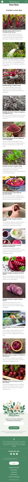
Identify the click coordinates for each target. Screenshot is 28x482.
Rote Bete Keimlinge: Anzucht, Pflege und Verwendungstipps (13, 138)
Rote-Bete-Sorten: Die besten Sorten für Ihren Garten (13, 381)
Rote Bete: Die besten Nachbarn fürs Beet (13, 58)
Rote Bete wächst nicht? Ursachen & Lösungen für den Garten (12, 31)
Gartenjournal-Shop (14, 467)
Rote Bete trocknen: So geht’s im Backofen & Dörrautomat (14, 355)
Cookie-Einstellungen (14, 476)
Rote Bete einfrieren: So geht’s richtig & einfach (12, 299)
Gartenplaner (14, 469)
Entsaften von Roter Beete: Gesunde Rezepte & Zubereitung (12, 245)
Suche (14, 463)
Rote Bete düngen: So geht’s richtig (11, 85)
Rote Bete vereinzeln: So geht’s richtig (12, 166)
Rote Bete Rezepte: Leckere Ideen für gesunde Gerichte (12, 193)
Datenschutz (14, 474)
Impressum (14, 472)
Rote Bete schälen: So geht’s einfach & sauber (12, 219)
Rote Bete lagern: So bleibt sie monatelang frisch (13, 327)
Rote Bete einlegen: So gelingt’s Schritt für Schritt (13, 273)
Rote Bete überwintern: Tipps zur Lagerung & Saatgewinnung (14, 112)
